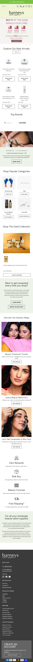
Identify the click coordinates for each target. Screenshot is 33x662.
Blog (3, 596)
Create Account (12, 655)
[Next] (29, 43)
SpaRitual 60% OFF (7, 631)
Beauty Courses (6, 598)
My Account (5, 610)
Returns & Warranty (7, 618)
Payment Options (6, 614)
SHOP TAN (8, 194)
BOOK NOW (16, 162)
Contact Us (5, 585)
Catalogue (5, 594)
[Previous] (26, 43)
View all (16, 52)
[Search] (17, 6)
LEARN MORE (16, 302)
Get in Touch (5, 562)
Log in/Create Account (8, 608)
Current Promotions (7, 622)
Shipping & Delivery (7, 616)
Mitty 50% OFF (6, 629)
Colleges (4, 600)
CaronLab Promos (7, 627)
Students (4, 602)
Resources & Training (8, 591)
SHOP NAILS (24, 194)
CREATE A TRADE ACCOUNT (18, 2)
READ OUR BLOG (16, 361)
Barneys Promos (6, 625)
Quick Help (5, 605)
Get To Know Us (6, 580)
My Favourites (6, 612)
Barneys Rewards (6, 587)
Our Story (4, 583)
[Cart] (29, 6)
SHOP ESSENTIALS (24, 216)
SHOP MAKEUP (8, 217)
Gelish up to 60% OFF (7, 633)
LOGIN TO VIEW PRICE (8, 79)
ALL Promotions (6, 635)
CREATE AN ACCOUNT (16, 307)
